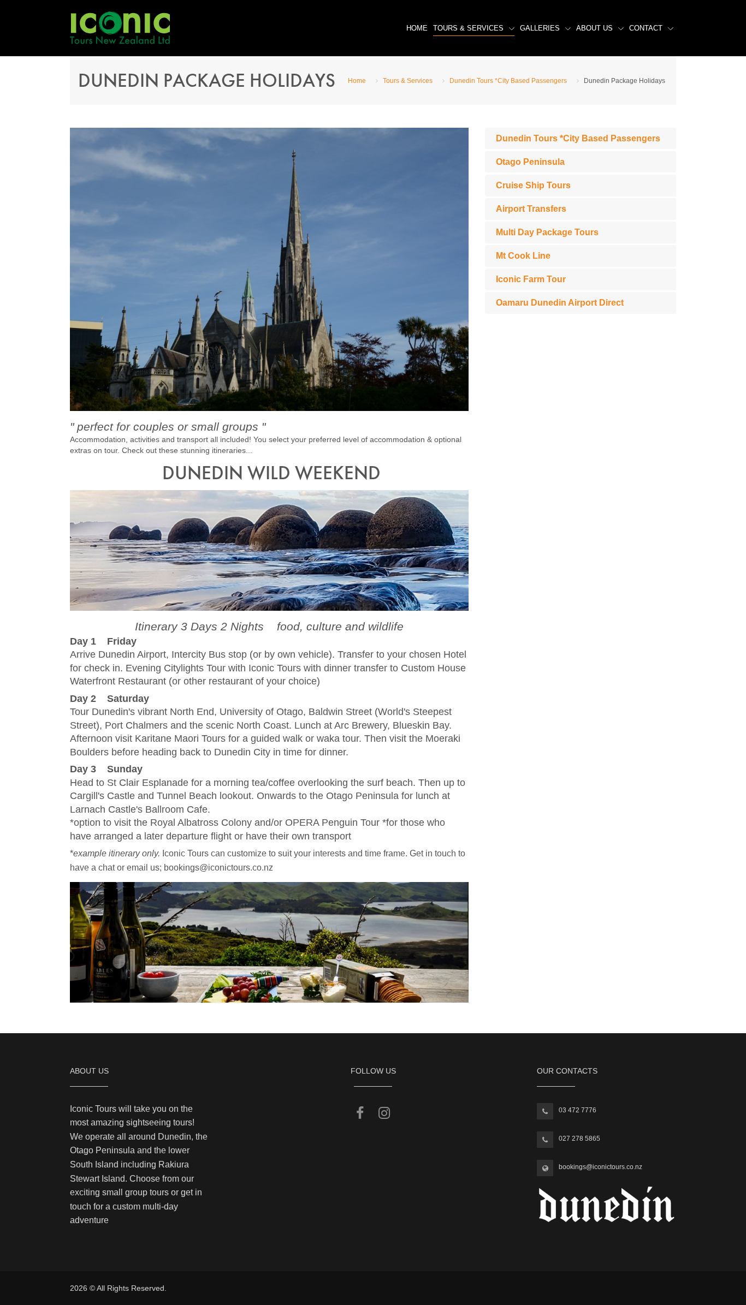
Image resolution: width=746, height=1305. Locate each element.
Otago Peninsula (530, 161)
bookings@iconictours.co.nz (600, 1167)
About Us (594, 28)
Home (417, 28)
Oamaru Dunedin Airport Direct (560, 302)
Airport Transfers (531, 208)
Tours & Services (468, 28)
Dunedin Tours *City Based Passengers (508, 81)
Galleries (540, 28)
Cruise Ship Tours (533, 185)
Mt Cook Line (523, 255)
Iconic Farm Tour (531, 279)
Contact (645, 28)
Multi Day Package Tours (547, 232)
